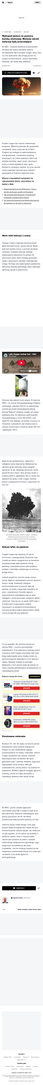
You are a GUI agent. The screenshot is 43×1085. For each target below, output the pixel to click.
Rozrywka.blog (35, 1057)
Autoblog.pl (17, 1057)
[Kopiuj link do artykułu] (39, 73)
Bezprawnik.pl (21, 1059)
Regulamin (15, 1069)
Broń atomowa (23, 909)
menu (37, 2)
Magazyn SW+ (7, 1057)
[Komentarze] (34, 73)
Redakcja (28, 1066)
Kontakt (35, 1066)
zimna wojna (32, 909)
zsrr (39, 909)
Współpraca (20, 1066)
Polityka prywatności (26, 1069)
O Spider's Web (10, 1066)
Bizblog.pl (26, 1057)
